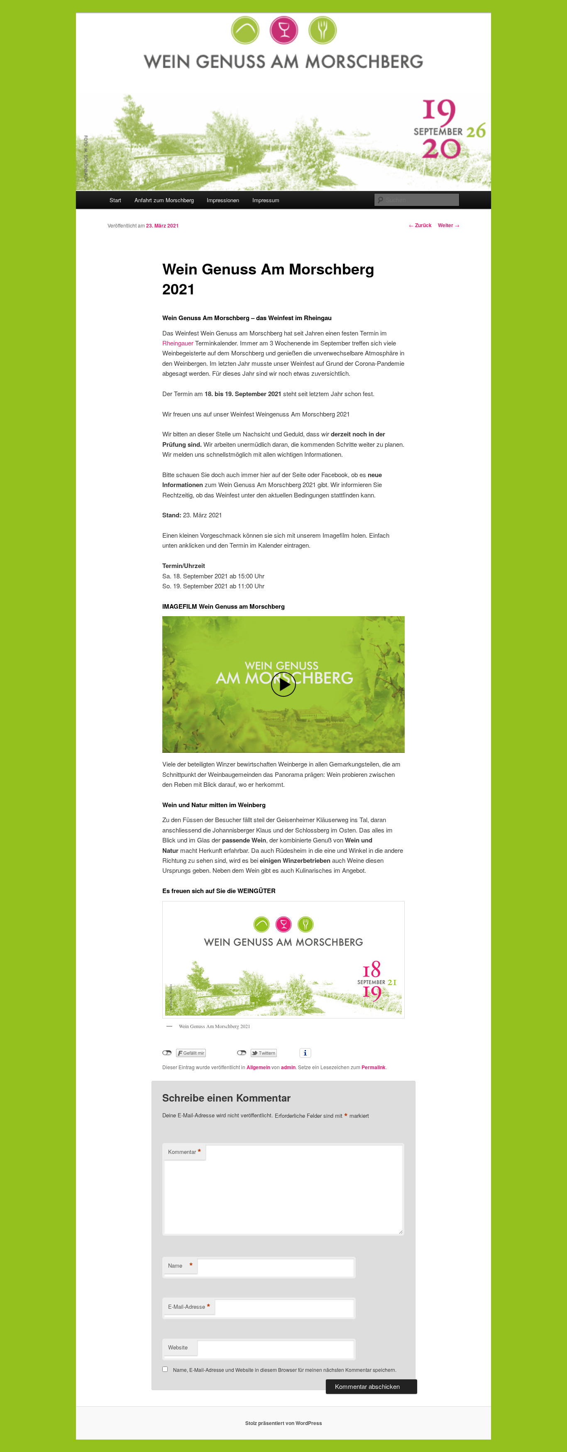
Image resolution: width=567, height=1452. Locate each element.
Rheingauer (177, 342)
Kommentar (184, 1151)
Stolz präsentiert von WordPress (283, 1423)
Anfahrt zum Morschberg (164, 200)
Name (180, 1265)
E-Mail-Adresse (189, 1306)
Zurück (420, 225)
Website (178, 1347)
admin (288, 1067)
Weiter (448, 225)
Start (115, 200)
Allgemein (258, 1067)
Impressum (265, 200)
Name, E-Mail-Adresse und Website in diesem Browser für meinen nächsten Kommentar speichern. (284, 1369)
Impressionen (223, 200)
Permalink (374, 1067)
